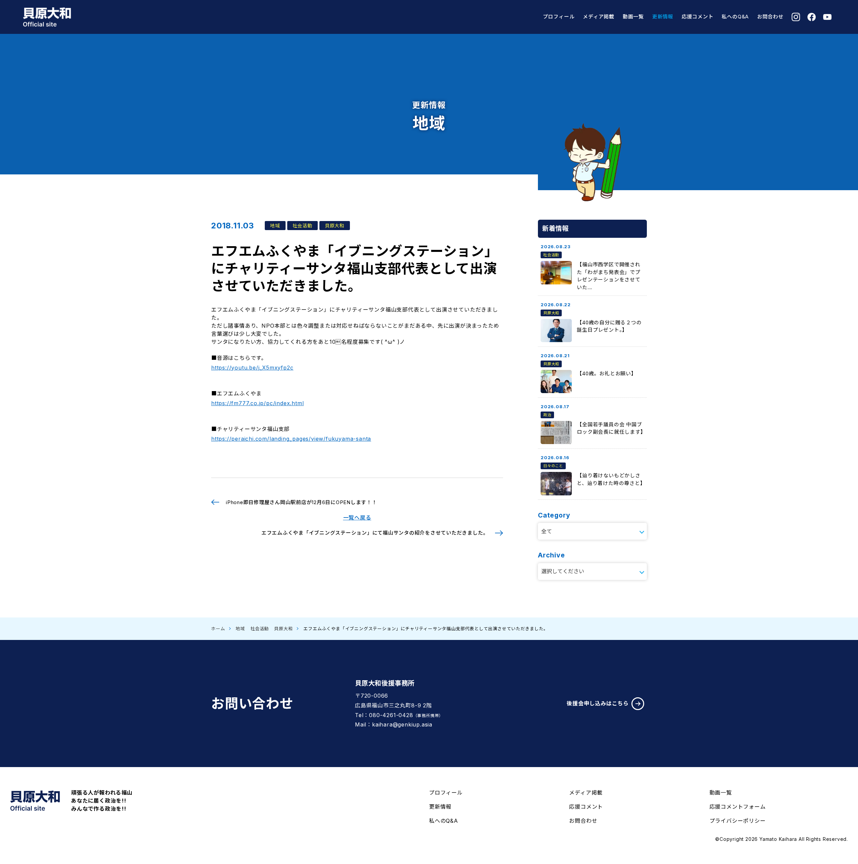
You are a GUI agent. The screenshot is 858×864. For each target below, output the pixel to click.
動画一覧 (633, 16)
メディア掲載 (598, 16)
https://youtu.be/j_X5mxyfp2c (252, 367)
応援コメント (698, 16)
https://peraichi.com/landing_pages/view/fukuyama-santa (291, 438)
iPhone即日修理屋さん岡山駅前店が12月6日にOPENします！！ (301, 502)
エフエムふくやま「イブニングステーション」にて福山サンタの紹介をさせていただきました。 (374, 533)
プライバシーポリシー (738, 820)
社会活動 (259, 628)
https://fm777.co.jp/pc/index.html (257, 403)
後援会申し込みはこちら (598, 703)
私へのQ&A (735, 16)
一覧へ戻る (357, 517)
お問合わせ (770, 16)
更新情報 (662, 16)
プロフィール (559, 16)
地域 (240, 628)
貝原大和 (283, 628)
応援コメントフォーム (738, 806)
